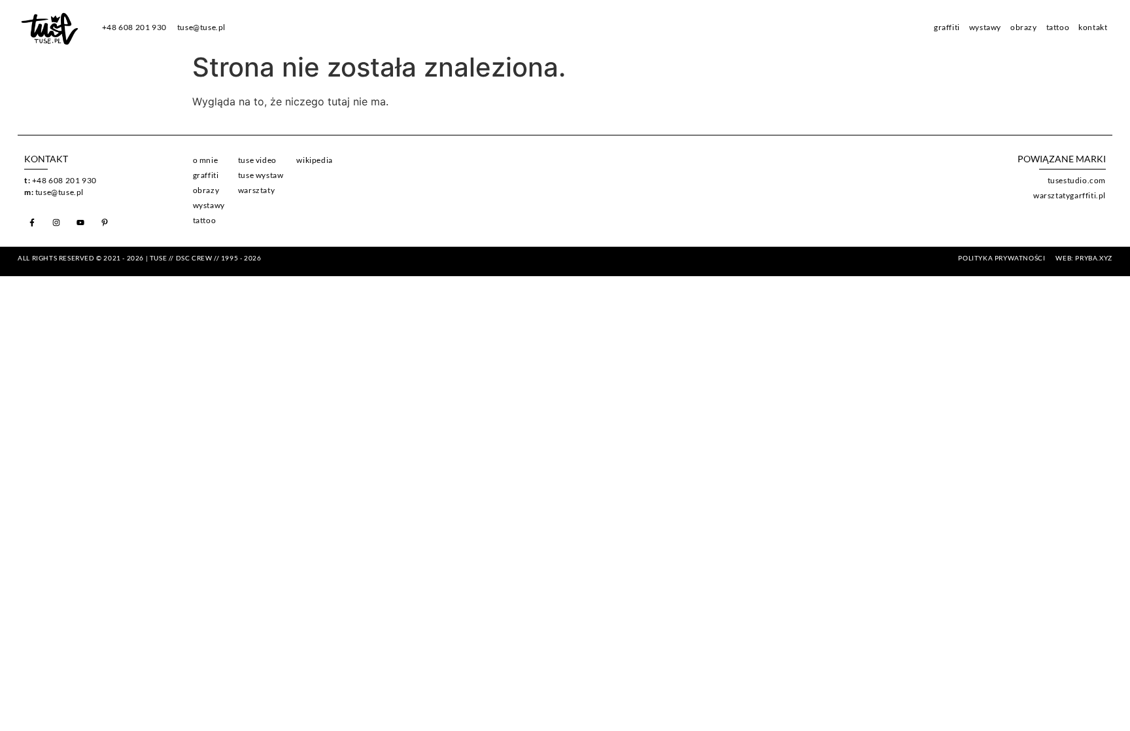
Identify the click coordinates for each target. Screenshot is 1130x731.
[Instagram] (56, 222)
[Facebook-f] (32, 222)
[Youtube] (80, 222)
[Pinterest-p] (104, 222)
